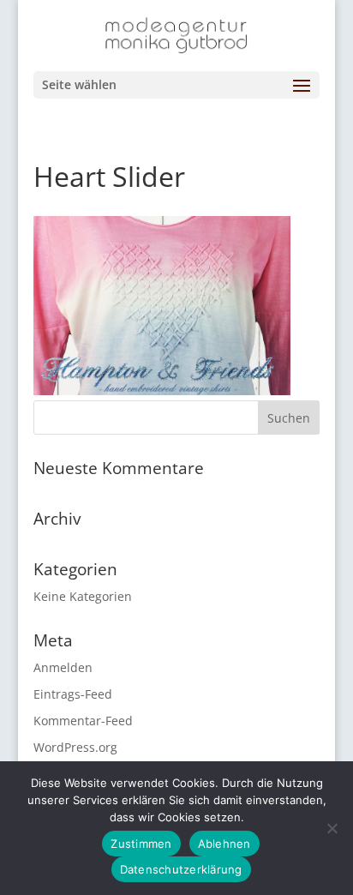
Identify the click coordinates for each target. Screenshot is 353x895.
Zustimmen (141, 843)
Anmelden (63, 667)
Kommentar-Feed (83, 720)
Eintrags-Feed (72, 694)
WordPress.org (75, 747)
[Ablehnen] (331, 828)
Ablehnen (224, 843)
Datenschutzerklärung (181, 869)
